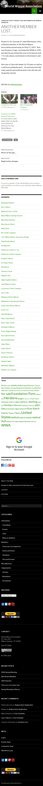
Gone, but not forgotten (12, 20)
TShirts (17, 413)
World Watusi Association (14, 11)
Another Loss (23, 722)
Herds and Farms (8, 551)
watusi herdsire (24, 421)
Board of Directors (24, 388)
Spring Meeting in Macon (10, 689)
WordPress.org (7, 750)
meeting (32, 401)
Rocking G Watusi (7, 327)
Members (8, 405)
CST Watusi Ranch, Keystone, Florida (15, 237)
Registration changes (9, 159)
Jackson (26, 398)
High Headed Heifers (9, 280)
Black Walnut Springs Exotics (12, 216)
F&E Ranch (5, 267)
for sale (6, 393)
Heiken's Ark (6, 276)
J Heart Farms (34, 399)
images (20, 398)
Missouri (18, 405)
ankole (9, 385)
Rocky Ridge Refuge (8, 331)
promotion (9, 409)
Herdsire (10, 398)
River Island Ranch (8, 318)
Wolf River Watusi (8, 365)
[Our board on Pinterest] (13, 465)
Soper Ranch (6, 348)
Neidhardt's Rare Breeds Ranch (12, 301)
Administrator (19, 35)
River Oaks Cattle (7, 323)
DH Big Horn (5, 246)
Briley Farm (5, 228)
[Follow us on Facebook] (2, 465)
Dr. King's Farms (7, 263)
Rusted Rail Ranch (8, 340)
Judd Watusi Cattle (8, 284)
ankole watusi (17, 385)
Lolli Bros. (23, 402)
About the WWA (7, 481)
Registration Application (24, 705)
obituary (25, 405)
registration (19, 409)
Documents (6, 581)
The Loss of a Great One (10, 685)
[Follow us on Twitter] (6, 465)
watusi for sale (12, 421)
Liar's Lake (5, 293)
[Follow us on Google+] (9, 465)
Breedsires (6, 576)
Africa (3, 385)
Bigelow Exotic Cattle (9, 211)
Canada (10, 390)
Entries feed (5, 742)
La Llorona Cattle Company (11, 288)
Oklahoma (32, 405)
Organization (6, 568)
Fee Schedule (20, 713)
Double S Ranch (7, 258)
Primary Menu (40, 11)
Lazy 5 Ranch (6, 718)
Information (29, 20)
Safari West (5, 344)
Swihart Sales (6, 361)
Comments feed (7, 746)
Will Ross (33, 421)
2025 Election (6, 681)
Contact (4, 490)
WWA (6, 425)
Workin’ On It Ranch (8, 370)
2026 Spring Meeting (9, 672)
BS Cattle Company (8, 233)
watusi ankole (25, 417)
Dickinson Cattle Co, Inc (10, 250)
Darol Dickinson (18, 390)
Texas (11, 413)
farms (36, 390)
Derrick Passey (28, 390)
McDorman (7, 140)
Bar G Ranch (5, 207)
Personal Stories (8, 559)
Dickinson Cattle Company (11, 254)
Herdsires (6, 555)
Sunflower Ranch (7, 357)
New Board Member (8, 676)
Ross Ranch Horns (8, 336)
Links (4, 534)
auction (27, 385)
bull (33, 388)
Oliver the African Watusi (10, 306)
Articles (5, 572)
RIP (16, 140)
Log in (3, 738)
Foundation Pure (23, 394)
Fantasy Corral (6, 271)
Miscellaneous (6, 564)
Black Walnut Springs (8, 388)
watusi (15, 417)
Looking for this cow (8, 105)
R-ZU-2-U (4, 310)
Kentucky (5, 402)
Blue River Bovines (8, 220)
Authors (4, 494)
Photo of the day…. (8, 151)
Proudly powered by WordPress (11, 783)
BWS (6, 390)
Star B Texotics (7, 353)
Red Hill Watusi (6, 314)
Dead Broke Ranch (8, 241)
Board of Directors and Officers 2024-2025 (17, 485)
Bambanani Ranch (7, 203)
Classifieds (6, 525)
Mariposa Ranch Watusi (10, 297)
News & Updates (8, 538)
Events (5, 529)
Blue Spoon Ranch (8, 224)
